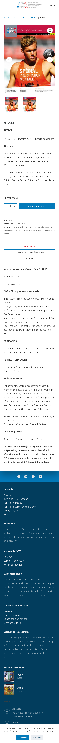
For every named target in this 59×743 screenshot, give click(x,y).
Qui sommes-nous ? (14, 560)
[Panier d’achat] (54, 5)
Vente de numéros (13, 502)
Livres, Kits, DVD (12, 510)
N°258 (20, 688)
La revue (8, 557)
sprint (7, 233)
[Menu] (5, 5)
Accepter (22, 738)
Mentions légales (12, 622)
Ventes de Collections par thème (20, 506)
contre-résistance (42, 227)
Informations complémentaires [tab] (29, 252)
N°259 (20, 675)
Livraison (8, 611)
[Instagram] (25, 476)
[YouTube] (40, 476)
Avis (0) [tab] (29, 259)
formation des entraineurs (18, 230)
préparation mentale (44, 230)
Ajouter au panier (37, 206)
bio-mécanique (23, 227)
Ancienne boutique (13, 564)
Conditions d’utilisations (15, 618)
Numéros (20, 224)
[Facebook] (18, 476)
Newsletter (9, 514)
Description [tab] (29, 246)
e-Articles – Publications (16, 498)
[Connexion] (51, 5)
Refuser (37, 738)
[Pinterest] (33, 476)
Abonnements (11, 495)
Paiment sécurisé (12, 615)
